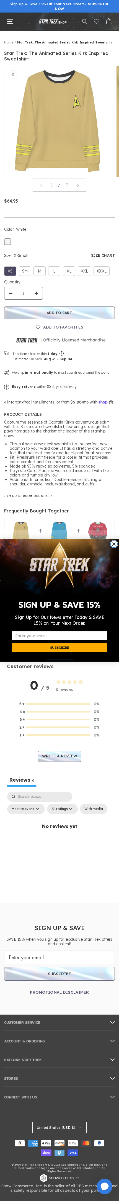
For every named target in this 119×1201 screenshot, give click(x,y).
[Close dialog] (113, 544)
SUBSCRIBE (59, 648)
